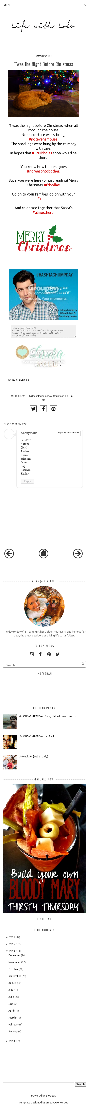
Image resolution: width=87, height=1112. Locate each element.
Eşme (24, 462)
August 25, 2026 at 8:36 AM (68, 433)
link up (69, 396)
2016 (12, 937)
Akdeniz (26, 451)
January (13, 1031)
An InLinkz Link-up (18, 379)
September (14, 976)
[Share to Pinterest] (53, 408)
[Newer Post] (9, 557)
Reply (27, 481)
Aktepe (25, 444)
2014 (12, 951)
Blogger (50, 1095)
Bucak (24, 455)
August (12, 983)
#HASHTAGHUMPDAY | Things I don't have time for (47, 716)
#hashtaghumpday (41, 396)
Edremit (26, 458)
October (13, 969)
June (11, 997)
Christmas (58, 396)
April (11, 1010)
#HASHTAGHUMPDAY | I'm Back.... (38, 736)
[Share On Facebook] (43, 408)
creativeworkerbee (57, 1102)
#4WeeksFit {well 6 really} (33, 756)
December (14, 955)
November (14, 962)
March (12, 1017)
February (13, 1024)
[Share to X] (33, 408)
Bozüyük (26, 470)
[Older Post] (78, 557)
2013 (12, 1041)
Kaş (23, 466)
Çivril (24, 447)
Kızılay (25, 473)
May (10, 1003)
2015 (12, 944)
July (10, 990)
